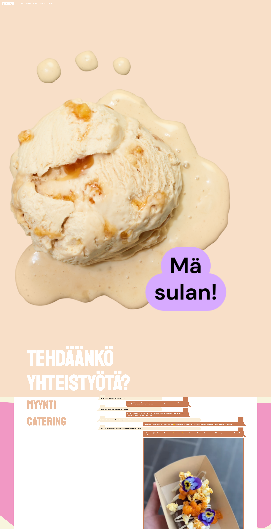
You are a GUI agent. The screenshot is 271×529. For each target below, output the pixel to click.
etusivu (22, 3)
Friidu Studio (42, 3)
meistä (35, 3)
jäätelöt (28, 3)
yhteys (50, 3)
